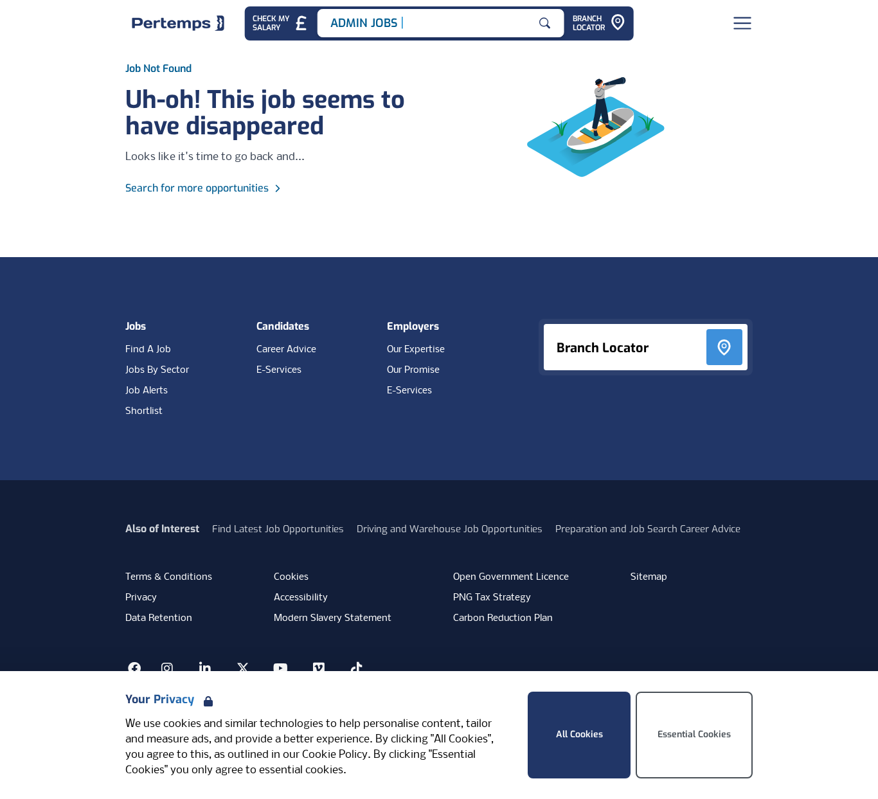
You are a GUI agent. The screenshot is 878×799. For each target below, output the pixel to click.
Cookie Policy (335, 755)
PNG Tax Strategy (492, 598)
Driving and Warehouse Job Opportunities (449, 529)
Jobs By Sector (157, 370)
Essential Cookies (694, 734)
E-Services (278, 370)
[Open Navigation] (742, 23)
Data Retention (158, 618)
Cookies (291, 577)
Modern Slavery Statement (332, 618)
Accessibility (301, 598)
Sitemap (649, 577)
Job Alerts (146, 391)
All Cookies (579, 734)
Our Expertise (416, 350)
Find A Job (148, 350)
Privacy (141, 598)
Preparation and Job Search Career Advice (647, 529)
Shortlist (144, 411)
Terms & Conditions (168, 577)
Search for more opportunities (197, 188)
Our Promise (413, 370)
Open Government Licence (511, 577)
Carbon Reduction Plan (503, 618)
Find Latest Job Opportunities (278, 529)
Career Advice (286, 350)
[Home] (178, 23)
